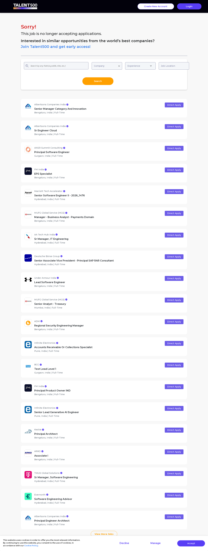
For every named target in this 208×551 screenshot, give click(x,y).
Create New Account (155, 6)
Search (98, 81)
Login (189, 6)
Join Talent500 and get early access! (55, 46)
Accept (191, 543)
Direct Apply (174, 105)
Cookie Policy (31, 545)
